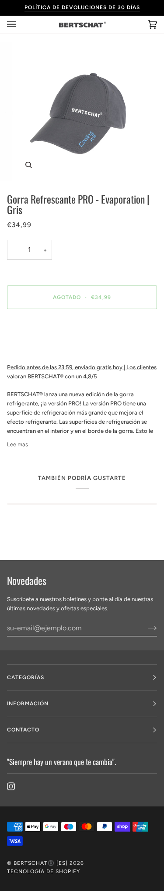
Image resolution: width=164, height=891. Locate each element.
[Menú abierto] (20, 24)
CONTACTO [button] (23, 730)
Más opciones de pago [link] (36, 349)
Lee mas (17, 444)
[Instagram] (11, 786)
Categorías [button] (25, 677)
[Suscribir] (145, 628)
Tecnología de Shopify (43, 871)
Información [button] (28, 704)
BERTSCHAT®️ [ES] (41, 863)
